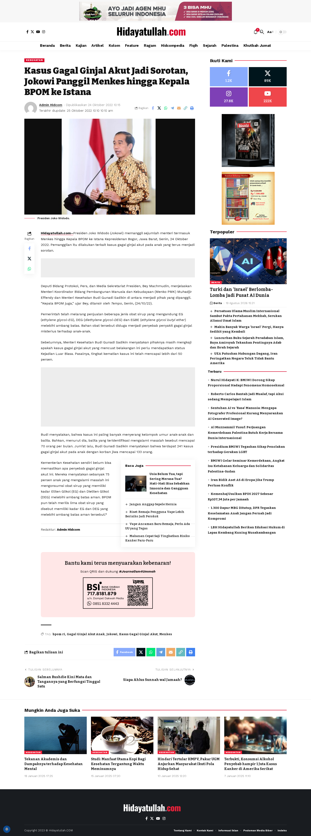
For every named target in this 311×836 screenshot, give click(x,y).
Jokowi (111, 634)
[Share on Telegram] (172, 108)
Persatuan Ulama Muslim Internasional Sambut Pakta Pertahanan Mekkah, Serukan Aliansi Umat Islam (246, 315)
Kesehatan (34, 60)
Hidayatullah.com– (57, 233)
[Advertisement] (118, 267)
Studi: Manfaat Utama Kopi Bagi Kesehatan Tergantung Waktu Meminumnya (118, 764)
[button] (262, 32)
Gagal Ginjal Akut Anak (86, 634)
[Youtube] (268, 97)
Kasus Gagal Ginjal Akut (138, 634)
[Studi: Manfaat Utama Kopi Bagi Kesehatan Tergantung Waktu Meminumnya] (122, 735)
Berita (215, 282)
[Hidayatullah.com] (155, 32)
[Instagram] (43, 31)
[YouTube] (38, 31)
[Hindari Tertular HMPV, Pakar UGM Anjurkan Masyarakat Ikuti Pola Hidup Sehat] (189, 735)
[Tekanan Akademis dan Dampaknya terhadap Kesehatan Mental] (55, 735)
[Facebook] (27, 31)
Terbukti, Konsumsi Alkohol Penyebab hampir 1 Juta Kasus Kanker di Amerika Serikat (250, 764)
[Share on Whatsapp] (166, 108)
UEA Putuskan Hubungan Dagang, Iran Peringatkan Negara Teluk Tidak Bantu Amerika (244, 358)
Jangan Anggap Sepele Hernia (153, 504)
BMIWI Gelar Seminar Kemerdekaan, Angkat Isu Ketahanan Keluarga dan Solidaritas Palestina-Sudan (246, 466)
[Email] (179, 108)
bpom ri (59, 634)
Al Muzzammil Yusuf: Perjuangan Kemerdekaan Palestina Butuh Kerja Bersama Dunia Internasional (245, 432)
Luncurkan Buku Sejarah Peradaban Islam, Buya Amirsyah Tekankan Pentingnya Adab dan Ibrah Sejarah (247, 342)
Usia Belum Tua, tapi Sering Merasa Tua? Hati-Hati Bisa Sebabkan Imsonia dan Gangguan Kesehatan (170, 483)
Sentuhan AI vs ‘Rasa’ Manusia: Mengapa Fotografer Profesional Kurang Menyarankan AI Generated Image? (245, 413)
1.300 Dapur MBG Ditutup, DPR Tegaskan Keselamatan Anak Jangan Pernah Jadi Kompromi (242, 513)
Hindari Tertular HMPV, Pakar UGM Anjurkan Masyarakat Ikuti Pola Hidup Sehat (189, 764)
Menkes (165, 634)
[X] (32, 31)
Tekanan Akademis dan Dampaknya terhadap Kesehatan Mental (53, 764)
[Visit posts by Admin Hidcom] (30, 108)
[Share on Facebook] (153, 108)
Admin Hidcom (50, 105)
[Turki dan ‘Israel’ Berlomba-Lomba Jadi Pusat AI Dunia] (248, 261)
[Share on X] (159, 108)
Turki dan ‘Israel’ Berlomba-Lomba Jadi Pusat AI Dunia (241, 292)
